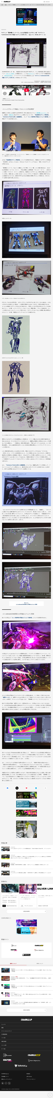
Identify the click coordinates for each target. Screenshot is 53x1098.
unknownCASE (8, 75)
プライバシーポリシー (30, 1079)
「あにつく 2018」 (10, 73)
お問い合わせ (29, 1076)
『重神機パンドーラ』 (41, 112)
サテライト (31, 73)
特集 (6, 4)
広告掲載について (5, 1076)
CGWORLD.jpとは (5, 1073)
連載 (2, 1027)
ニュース (3, 1024)
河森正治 (11, 114)
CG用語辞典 (4, 1034)
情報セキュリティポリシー (6, 1079)
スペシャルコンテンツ (6, 1031)
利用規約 (28, 1073)
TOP (2, 4)
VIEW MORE (26, 911)
